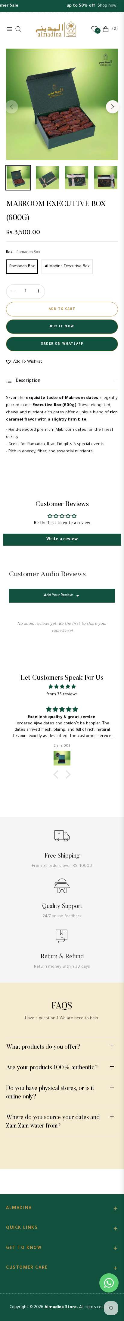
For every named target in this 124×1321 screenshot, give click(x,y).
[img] (62, 687)
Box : (23, 252)
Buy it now (62, 326)
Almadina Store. (61, 1307)
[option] (62, 104)
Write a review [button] (62, 539)
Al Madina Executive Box (67, 266)
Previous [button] (11, 106)
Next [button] (112, 106)
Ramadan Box (22, 266)
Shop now (97, 6)
